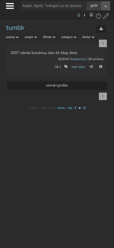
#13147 (63, 59)
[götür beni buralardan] (104, 221)
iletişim (61, 108)
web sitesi (78, 66)
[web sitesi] (66, 67)
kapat (80, 175)
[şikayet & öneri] (101, 29)
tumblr (15, 28)
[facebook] (75, 108)
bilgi (70, 108)
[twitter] (79, 108)
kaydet (99, 175)
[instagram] (84, 108)
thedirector (78, 59)
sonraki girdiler (57, 85)
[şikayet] (101, 67)
